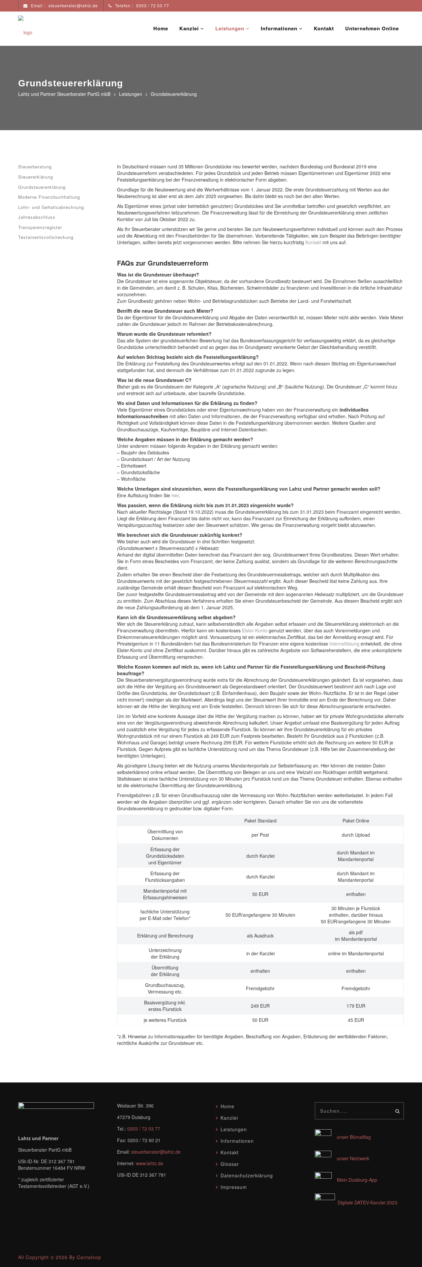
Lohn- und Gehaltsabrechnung (51, 207)
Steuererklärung (35, 177)
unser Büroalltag (351, 1137)
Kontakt (324, 28)
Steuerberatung (35, 166)
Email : (64, 5)
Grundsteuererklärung (42, 187)
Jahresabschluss (36, 217)
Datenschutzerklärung (247, 1175)
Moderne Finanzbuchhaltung (49, 197)
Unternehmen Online (372, 28)
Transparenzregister (40, 227)
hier (175, 495)
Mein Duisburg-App (357, 1179)
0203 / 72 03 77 (143, 1128)
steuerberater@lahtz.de (156, 1151)
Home (160, 28)
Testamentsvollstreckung (46, 237)
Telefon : (141, 5)
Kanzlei (189, 28)
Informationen (280, 28)
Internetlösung (344, 643)
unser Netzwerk (350, 1158)
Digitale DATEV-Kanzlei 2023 (367, 1202)
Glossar (230, 1164)
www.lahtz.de (149, 1163)
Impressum (234, 1187)
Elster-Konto (254, 630)
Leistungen (230, 28)
